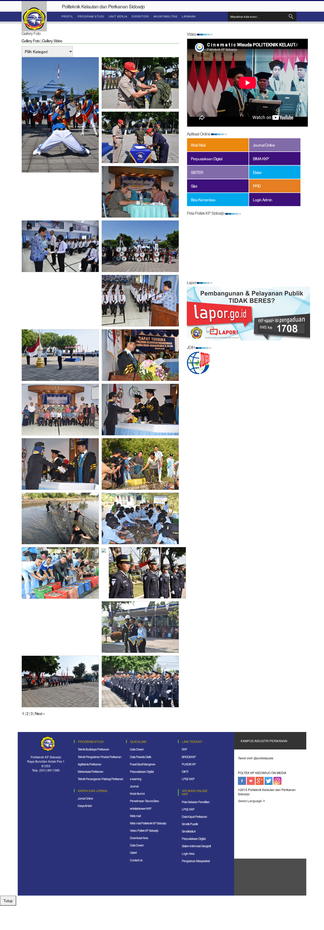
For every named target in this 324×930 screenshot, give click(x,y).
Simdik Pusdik (190, 824)
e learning (135, 779)
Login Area (188, 853)
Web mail (135, 816)
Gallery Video (52, 40)
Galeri (133, 852)
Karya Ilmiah (85, 805)
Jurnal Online (85, 798)
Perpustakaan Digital (142, 771)
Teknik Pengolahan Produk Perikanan (99, 757)
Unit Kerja (118, 16)
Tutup (8, 900)
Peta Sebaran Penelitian (196, 802)
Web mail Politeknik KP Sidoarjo (148, 823)
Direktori (140, 16)
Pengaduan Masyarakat (196, 861)
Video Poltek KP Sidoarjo (144, 830)
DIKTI (185, 771)
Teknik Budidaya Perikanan (93, 749)
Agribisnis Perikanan (89, 764)
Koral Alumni (137, 793)
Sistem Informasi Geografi (196, 846)
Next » (40, 713)
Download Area (139, 838)
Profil (67, 16)
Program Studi (90, 16)
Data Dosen (137, 749)
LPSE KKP (188, 779)
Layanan (189, 16)
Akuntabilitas (165, 16)
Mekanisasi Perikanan (90, 771)
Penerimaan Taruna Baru (144, 801)
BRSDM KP (189, 757)
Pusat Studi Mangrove (142, 764)
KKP (184, 749)
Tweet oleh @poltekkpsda (255, 758)
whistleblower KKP (140, 808)
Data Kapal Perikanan (194, 816)
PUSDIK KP (189, 764)
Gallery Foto (31, 40)
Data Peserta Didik (140, 757)
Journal (134, 786)
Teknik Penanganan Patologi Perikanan (100, 779)
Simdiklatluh (189, 831)
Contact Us (136, 860)
